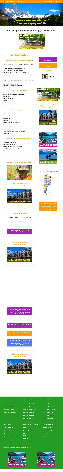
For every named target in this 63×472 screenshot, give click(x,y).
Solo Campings (10, 1)
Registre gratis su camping (28, 430)
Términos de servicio (46, 436)
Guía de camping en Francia (48, 412)
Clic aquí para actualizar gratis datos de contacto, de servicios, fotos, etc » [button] (19, 231)
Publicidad (25, 427)
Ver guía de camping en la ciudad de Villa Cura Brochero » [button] (48, 59)
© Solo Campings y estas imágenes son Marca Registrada (17, 445)
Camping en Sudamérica (8, 436)
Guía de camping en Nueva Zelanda (10, 412)
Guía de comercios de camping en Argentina (29, 434)
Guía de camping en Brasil (9, 406)
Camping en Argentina (8, 427)
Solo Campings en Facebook (48, 430)
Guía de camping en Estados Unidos (11, 400)
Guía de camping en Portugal (29, 403)
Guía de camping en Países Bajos (49, 409)
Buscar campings (7, 424)
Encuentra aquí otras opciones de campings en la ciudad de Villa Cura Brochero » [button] (19, 325)
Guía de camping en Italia (47, 400)
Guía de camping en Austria (48, 418)
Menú (23, 1)
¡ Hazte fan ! (48, 1)
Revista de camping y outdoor (48, 424)
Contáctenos (25, 438)
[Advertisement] (19, 275)
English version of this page (9, 440)
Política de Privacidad (47, 440)
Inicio (18, 1)
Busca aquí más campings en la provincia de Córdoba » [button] (19, 333)
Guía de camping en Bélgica (48, 415)
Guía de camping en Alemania (48, 406)
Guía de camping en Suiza (28, 406)
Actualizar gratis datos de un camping (30, 424)
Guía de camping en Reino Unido (29, 409)
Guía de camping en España (28, 400)
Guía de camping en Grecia (48, 403)
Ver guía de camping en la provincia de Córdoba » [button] (48, 65)
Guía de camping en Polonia (28, 418)
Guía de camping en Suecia (28, 412)
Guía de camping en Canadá (9, 403)
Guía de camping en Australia (9, 409)
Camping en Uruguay (8, 433)
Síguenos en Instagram (47, 427)
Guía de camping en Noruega (28, 415)
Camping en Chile (7, 430)
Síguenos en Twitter (46, 433)
